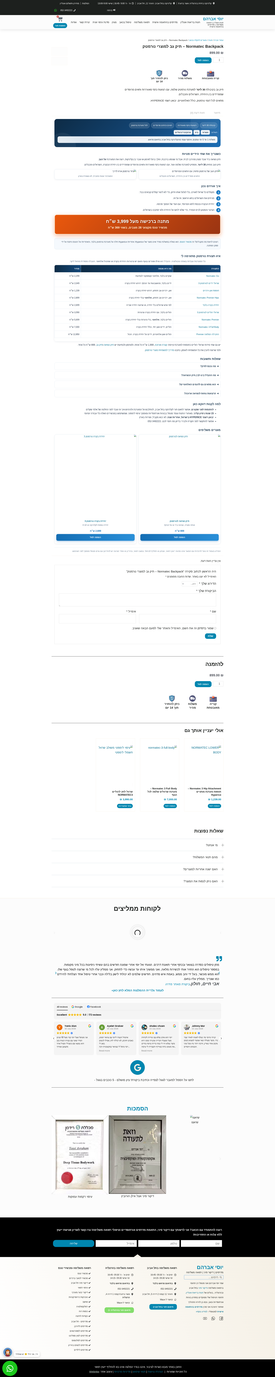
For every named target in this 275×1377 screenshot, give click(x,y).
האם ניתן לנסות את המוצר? (200, 881)
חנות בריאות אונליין (190, 22)
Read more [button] (62, 1051)
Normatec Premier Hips (208, 297)
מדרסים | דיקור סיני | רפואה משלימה (204, 1272)
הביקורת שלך (206, 591)
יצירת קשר (84, 22)
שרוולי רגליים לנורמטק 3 (208, 312)
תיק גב (99, 345)
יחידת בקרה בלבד (211, 305)
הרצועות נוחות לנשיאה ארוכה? (200, 393)
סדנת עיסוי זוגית (101, 22)
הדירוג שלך (207, 583)
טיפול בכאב (125, 22)
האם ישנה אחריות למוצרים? (200, 869)
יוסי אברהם (213, 19)
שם (213, 611)
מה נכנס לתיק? (208, 366)
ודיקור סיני (203, 1288)
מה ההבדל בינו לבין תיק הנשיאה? (198, 375)
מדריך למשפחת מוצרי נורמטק (159, 350)
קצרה (164, 345)
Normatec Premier (210, 319)
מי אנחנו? (212, 845)
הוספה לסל (203, 60)
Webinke (94, 1371)
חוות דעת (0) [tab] (197, 112)
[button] (137, 847)
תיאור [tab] (217, 112)
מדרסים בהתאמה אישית (165, 22)
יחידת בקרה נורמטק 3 (95, 521)
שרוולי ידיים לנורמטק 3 (208, 283)
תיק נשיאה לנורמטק (179, 521)
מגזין (114, 22)
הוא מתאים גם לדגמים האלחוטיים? (197, 384)
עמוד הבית (218, 40)
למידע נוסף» (201, 1311)
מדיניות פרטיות (122, 1371)
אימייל (131, 611)
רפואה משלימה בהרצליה (119, 1268)
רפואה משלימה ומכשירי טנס (74, 1268)
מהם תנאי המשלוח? (205, 857)
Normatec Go (212, 276)
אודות (74, 22)
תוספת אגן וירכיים (211, 290)
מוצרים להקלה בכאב (198, 40)
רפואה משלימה (142, 22)
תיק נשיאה (109, 345)
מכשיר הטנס (185, 242)
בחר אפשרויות (124, 806)
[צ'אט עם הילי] (7, 1352)
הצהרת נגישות (155, 1371)
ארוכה (158, 345)
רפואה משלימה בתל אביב (162, 1268)
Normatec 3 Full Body (209, 327)
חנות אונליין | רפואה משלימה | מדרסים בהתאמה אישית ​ (214, 25)
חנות (210, 40)
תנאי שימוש (139, 1371)
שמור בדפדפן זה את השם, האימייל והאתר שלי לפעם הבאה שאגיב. (173, 628)
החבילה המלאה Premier (207, 334)
